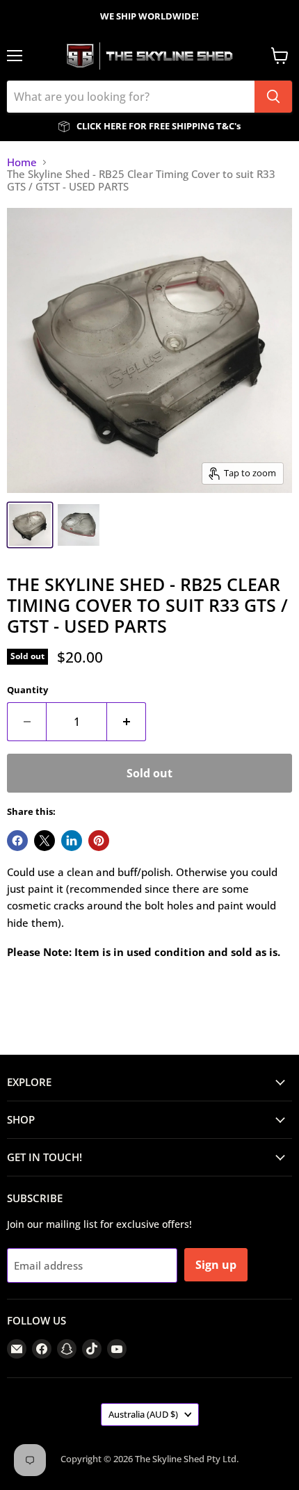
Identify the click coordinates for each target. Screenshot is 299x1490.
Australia (143, 1414)
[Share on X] (44, 840)
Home (22, 162)
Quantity (27, 690)
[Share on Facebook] (17, 840)
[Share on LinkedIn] (71, 840)
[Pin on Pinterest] (98, 840)
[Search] (273, 97)
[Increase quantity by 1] (126, 721)
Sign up (215, 1264)
